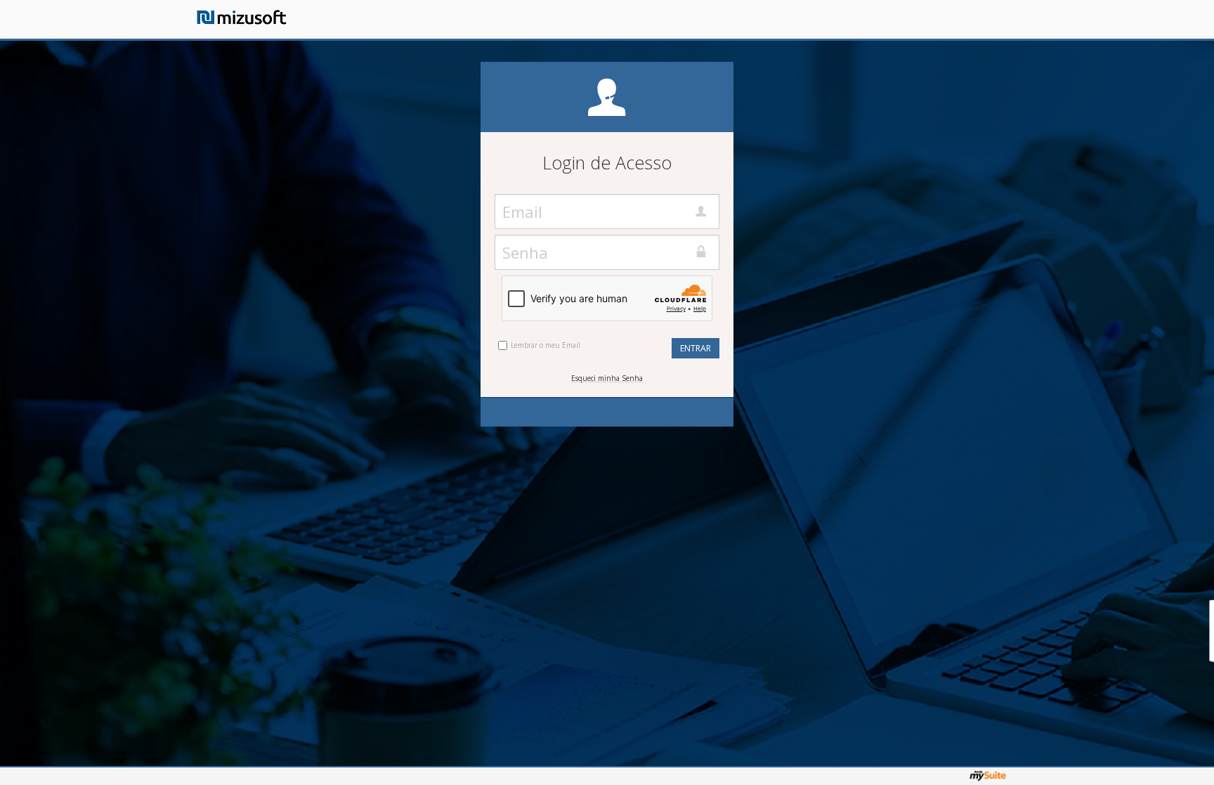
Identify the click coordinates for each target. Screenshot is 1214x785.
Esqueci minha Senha (607, 378)
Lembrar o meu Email (545, 345)
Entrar (695, 348)
